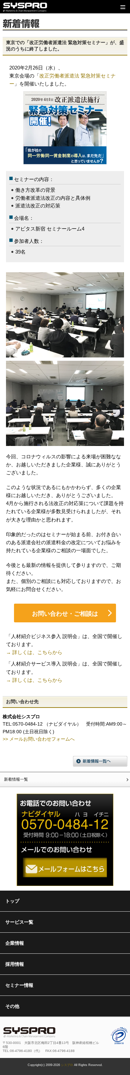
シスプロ (67, 1065)
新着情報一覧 (16, 779)
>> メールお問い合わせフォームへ (39, 739)
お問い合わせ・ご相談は (65, 613)
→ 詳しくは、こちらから (34, 652)
